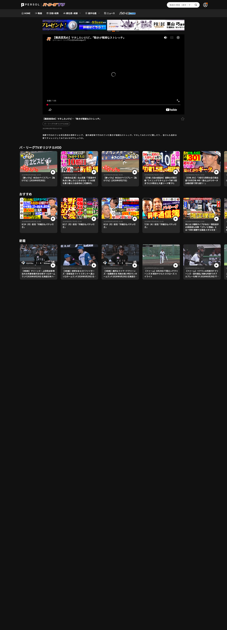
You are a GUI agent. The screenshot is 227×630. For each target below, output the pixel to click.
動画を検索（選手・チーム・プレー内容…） (185, 4)
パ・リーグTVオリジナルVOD (56, 123)
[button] (109, 31)
